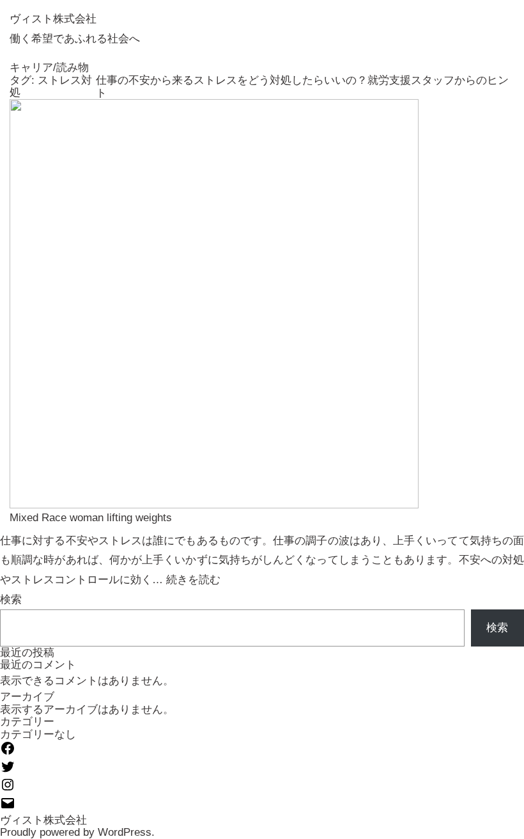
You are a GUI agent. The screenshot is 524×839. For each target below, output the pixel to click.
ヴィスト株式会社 (53, 19)
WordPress (124, 832)
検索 (11, 599)
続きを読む (193, 580)
